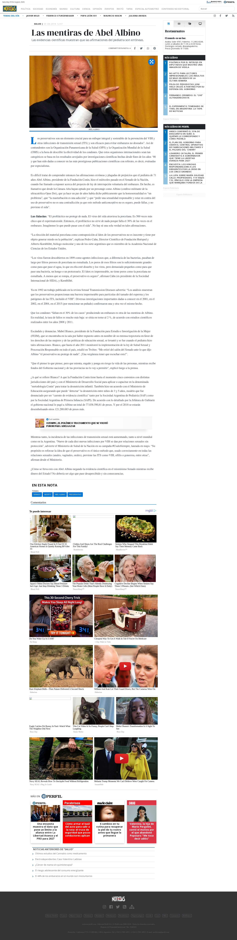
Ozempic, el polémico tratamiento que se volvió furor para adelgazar (77, 424)
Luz (157, 916)
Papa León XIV (89, 15)
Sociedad (38, 8)
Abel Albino (60, 494)
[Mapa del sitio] (131, 907)
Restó (120, 8)
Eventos (109, 8)
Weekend (111, 916)
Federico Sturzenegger (60, 15)
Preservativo (75, 494)
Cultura (75, 8)
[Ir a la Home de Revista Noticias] (9, 9)
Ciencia (86, 8)
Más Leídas (171, 57)
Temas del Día (11, 15)
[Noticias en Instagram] (215, 16)
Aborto (47, 494)
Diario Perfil (51, 916)
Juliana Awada (137, 15)
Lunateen (175, 916)
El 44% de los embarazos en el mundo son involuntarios (63, 876)
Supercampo (137, 916)
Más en (35, 796)
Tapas (129, 8)
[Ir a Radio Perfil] (214, 2)
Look (149, 916)
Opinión (97, 8)
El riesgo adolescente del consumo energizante (59, 870)
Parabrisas (123, 916)
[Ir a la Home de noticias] (118, 899)
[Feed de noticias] (233, 16)
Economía (51, 8)
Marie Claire (75, 916)
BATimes (187, 916)
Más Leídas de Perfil (177, 126)
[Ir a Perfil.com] (229, 2)
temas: (35, 491)
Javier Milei (33, 15)
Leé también (54, 419)
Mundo (63, 8)
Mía (165, 916)
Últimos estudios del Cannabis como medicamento (61, 853)
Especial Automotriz (147, 8)
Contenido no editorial (175, 8)
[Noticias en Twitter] (226, 16)
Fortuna (88, 916)
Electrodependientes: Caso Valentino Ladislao (58, 859)
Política (25, 8)
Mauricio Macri (113, 15)
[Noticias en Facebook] (220, 16)
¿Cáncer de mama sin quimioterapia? (54, 864)
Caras (63, 916)
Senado (36, 494)
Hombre (99, 916)
